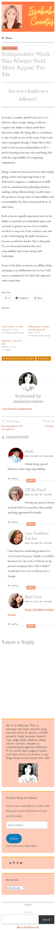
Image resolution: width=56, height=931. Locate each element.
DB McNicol (35, 489)
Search (28, 912)
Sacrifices (48, 423)
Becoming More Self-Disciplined (12, 425)
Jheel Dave (33, 596)
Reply (31, 480)
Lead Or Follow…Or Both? (12, 326)
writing (44, 358)
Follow (14, 838)
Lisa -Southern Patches (37, 535)
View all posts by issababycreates (17, 408)
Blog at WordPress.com (28, 927)
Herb (29, 451)
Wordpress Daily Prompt (20, 358)
